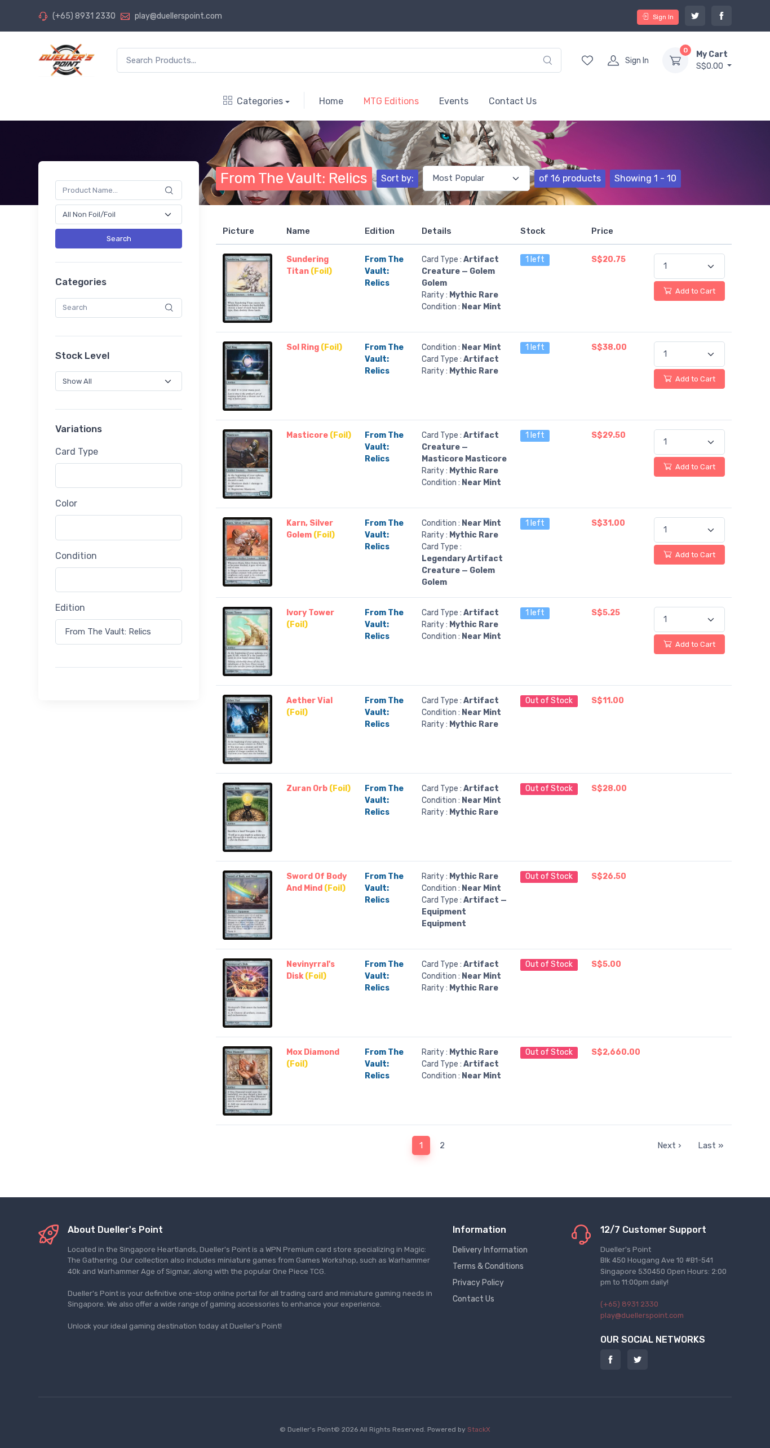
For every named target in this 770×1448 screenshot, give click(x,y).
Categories (260, 101)
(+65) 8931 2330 (84, 16)
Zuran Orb (318, 788)
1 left (535, 259)
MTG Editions (391, 101)
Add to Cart (694, 291)
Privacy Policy (478, 1282)
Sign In (663, 17)
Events (453, 101)
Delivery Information (490, 1250)
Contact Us (513, 101)
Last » (710, 1145)
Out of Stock (549, 700)
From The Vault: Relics (294, 178)
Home (331, 101)
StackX (478, 1429)
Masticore (318, 435)
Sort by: (397, 178)
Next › (669, 1145)
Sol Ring (314, 347)
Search (119, 238)
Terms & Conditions (488, 1266)
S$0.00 (712, 60)
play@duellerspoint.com (178, 16)
